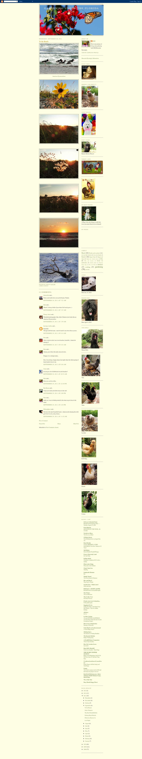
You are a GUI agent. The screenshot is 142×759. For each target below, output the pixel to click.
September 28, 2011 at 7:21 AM (54, 300)
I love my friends (97, 255)
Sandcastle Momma (89, 572)
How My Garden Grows (90, 644)
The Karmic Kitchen (89, 636)
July (86, 726)
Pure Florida (87, 543)
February (87, 738)
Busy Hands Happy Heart (91, 682)
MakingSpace (47, 409)
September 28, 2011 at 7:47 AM (54, 310)
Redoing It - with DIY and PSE (92, 589)
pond (86, 269)
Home (59, 424)
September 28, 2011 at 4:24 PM (54, 405)
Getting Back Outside (90, 715)
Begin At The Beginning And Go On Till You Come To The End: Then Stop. (92, 657)
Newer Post (42, 424)
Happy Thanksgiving (88, 637)
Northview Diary (88, 533)
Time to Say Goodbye (89, 641)
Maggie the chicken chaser (92, 259)
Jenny (45, 369)
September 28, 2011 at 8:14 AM (54, 333)
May (86, 731)
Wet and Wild (92, 264)
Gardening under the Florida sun (71, 9)
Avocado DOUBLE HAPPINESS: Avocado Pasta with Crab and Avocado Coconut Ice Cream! (93, 619)
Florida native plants (94, 253)
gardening (99, 266)
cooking (87, 267)
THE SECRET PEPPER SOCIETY (90, 653)
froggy (85, 668)
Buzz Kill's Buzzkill (89, 648)
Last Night (87, 720)
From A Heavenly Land (90, 554)
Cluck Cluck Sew (88, 568)
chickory (86, 612)
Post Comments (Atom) (52, 427)
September (88, 705)
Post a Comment (43, 421)
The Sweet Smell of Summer (90, 578)
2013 (85, 691)
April (86, 733)
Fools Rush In (87, 527)
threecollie (46, 295)
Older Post (76, 424)
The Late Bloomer (88, 594)
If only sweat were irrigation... (92, 601)
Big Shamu (46, 388)
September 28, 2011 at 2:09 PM (54, 393)
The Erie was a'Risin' (88, 535)
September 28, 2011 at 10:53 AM (55, 374)
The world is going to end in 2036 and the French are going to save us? (92, 670)
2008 (85, 749)
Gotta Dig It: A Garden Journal (92, 628)
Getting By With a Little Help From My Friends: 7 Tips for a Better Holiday (92, 608)
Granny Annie (47, 314)
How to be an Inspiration (90, 623)
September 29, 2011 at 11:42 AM (55, 416)
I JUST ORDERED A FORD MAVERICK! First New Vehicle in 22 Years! (92, 546)
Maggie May (92, 257)
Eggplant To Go (88, 605)
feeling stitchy (87, 558)
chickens (100, 264)
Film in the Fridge (89, 564)
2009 (85, 747)
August (87, 723)
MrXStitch (86, 550)
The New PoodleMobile (91, 713)
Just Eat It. (86, 646)
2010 (85, 744)
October (87, 703)
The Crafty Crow (88, 597)
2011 (85, 696)
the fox (85, 614)
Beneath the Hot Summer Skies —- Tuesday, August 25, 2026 (92, 524)
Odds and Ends (87, 586)
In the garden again (88, 602)
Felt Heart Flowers (88, 598)
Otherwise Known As (90, 718)
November (88, 700)
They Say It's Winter (88, 582)
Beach (46, 285)
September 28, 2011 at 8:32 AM (54, 345)
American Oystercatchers (58, 76)
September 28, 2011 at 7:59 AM (54, 321)
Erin (44, 337)
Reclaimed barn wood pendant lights (92, 590)
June (86, 728)
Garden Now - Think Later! (91, 584)
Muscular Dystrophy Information (90, 58)
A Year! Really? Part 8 (89, 629)
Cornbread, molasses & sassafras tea (93, 662)
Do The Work (87, 556)
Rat (84, 574)
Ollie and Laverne (88, 260)
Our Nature (87, 593)
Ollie (101, 259)
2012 (85, 693)
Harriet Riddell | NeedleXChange (91, 552)
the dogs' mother (47, 326)
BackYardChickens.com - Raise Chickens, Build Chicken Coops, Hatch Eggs (92, 675)
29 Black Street (88, 537)
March (87, 736)
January (87, 741)
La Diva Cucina (88, 616)
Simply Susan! (87, 576)
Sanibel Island (93, 262)
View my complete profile (90, 52)
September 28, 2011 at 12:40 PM (55, 383)
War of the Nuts (88, 680)
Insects (84, 257)
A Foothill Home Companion (91, 640)
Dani (44, 305)
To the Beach (88, 708)
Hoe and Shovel (88, 580)
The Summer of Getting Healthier (91, 633)
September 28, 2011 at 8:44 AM (54, 364)
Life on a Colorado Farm (90, 522)
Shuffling (86, 569)
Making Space (87, 632)
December (88, 698)
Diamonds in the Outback (89, 565)
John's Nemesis (89, 710)
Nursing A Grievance (89, 625)
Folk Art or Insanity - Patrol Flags (91, 650)
